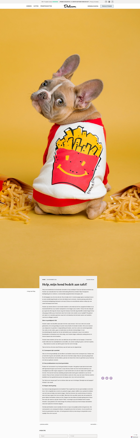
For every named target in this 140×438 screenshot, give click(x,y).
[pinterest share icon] (111, 378)
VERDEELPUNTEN (93, 6)
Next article (93, 424)
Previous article (44, 424)
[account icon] (109, 2)
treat (71, 357)
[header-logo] (70, 6)
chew (77, 357)
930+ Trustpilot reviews (47, 1)
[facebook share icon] (102, 378)
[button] (135, 437)
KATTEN (36, 6)
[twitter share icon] (106, 378)
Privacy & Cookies (94, 1)
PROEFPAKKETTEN (46, 6)
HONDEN (29, 6)
